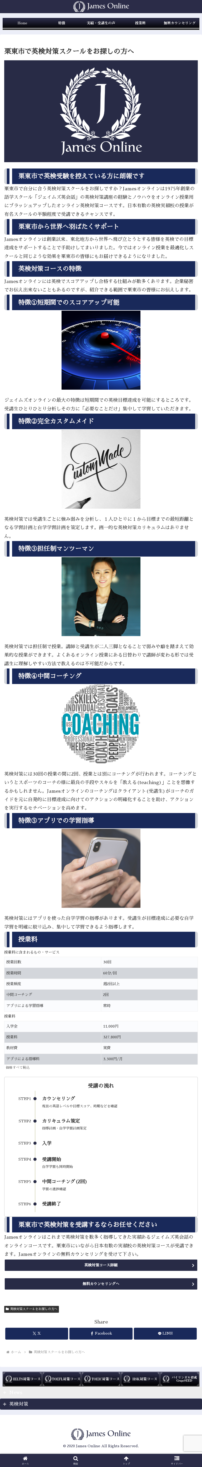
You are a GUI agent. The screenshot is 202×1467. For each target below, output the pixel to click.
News (15, 1392)
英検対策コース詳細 (101, 1265)
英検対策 (18, 1404)
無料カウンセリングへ (101, 1284)
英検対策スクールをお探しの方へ (33, 1309)
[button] (186, 972)
